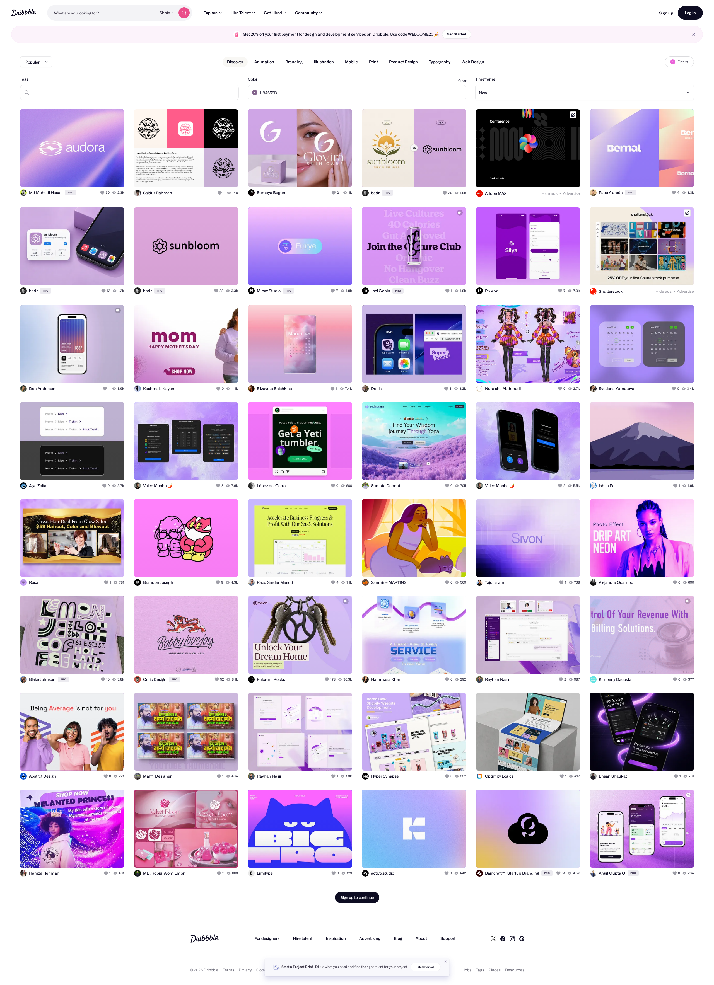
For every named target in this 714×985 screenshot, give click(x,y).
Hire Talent (241, 12)
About (421, 938)
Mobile (351, 61)
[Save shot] (102, 176)
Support (447, 938)
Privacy (245, 969)
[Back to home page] (23, 12)
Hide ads (549, 193)
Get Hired (273, 12)
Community (306, 12)
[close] (693, 34)
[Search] (184, 12)
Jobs (467, 969)
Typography (439, 61)
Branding (294, 61)
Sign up (666, 13)
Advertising (369, 938)
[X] (493, 938)
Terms (228, 969)
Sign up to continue (357, 897)
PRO (70, 192)
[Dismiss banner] (445, 961)
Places (495, 969)
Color (252, 79)
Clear (462, 81)
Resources (514, 969)
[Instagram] (512, 938)
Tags (24, 79)
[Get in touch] (91, 176)
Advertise (571, 193)
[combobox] (101, 12)
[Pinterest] (521, 938)
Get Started (456, 34)
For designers (266, 938)
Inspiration (336, 938)
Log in (690, 12)
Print (373, 61)
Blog (398, 938)
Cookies (263, 969)
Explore (210, 12)
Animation (264, 61)
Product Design (403, 61)
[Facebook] (502, 938)
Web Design (473, 61)
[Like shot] (114, 176)
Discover (235, 61)
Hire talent (302, 938)
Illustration (324, 61)
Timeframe (485, 79)
